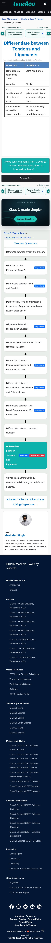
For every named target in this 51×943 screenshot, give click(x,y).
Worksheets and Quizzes (20, 684)
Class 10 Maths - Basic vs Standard (25, 887)
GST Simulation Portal (19, 694)
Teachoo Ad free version (20, 679)
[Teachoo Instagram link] (18, 906)
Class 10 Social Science (20, 723)
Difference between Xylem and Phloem (25, 252)
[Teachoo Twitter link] (25, 906)
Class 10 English (17, 718)
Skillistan (14, 689)
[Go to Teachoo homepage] (24, 3)
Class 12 (7, 12)
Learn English (16, 854)
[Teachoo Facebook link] (11, 906)
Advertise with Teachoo (25, 925)
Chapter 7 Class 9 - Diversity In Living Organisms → (25, 502)
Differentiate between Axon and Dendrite (25, 285)
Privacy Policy (34, 919)
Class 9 (41, 12)
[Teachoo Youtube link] (32, 906)
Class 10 (30, 12)
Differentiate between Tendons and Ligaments (25, 455)
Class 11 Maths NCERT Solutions (24, 786)
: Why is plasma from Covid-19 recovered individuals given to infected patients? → (25, 165)
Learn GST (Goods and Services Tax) (26, 869)
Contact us (31, 916)
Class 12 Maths (16, 728)
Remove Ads (25, 178)
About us (19, 916)
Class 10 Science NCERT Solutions (25, 841)
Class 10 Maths (16, 708)
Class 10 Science (17, 713)
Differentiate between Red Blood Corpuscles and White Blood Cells (25, 410)
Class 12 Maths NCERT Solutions (24, 791)
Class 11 (18, 12)
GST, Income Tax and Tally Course (25, 674)
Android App (15, 585)
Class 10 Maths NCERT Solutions (24, 781)
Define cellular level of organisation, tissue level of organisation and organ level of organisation (24, 306)
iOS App (13, 590)
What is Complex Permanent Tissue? (25, 267)
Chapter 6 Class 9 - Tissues (32, 19)
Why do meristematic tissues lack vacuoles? (25, 326)
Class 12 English (17, 733)
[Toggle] (4, 4)
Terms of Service (18, 919)
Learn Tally (14, 864)
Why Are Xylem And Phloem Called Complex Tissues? (23, 344)
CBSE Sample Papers (19, 892)
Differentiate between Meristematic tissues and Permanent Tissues (25, 365)
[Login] (45, 4)
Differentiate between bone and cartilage (21, 430)
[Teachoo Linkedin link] (39, 906)
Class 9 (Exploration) (9, 19)
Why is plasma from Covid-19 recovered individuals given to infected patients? (25, 482)
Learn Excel (15, 859)
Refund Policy (25, 922)
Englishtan (14, 882)
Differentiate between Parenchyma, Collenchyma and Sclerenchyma (25, 387)
